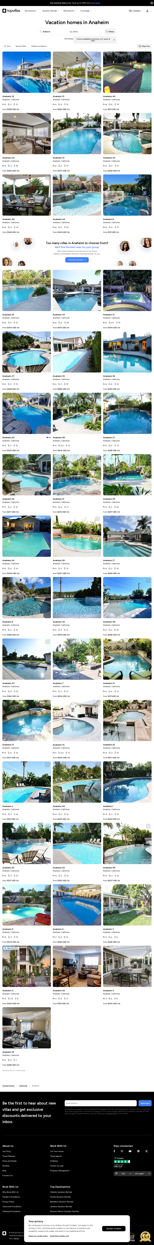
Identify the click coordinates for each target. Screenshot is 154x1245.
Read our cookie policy (38, 1236)
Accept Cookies (113, 1229)
